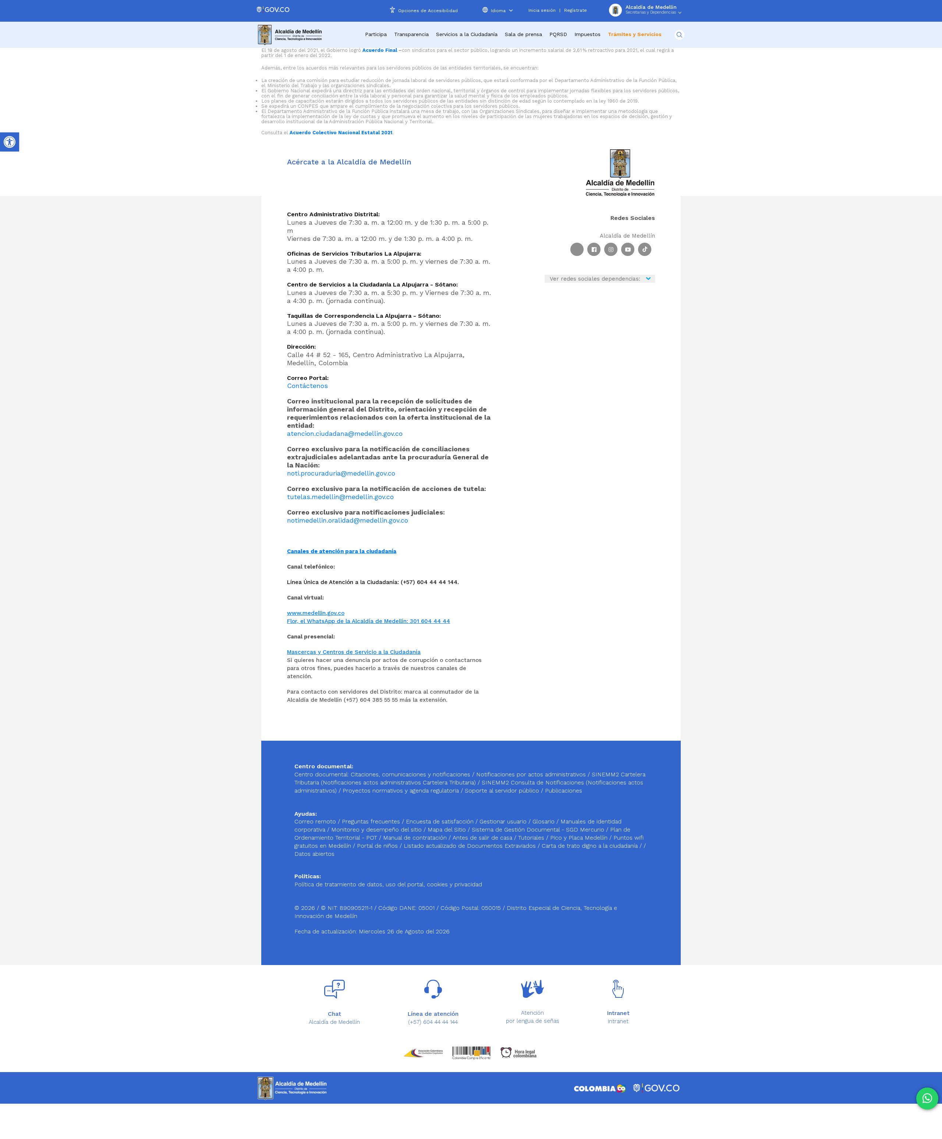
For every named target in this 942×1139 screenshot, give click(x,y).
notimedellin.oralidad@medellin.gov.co (347, 520)
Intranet (618, 1021)
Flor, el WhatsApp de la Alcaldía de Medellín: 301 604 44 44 (368, 621)
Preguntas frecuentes (372, 821)
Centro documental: (321, 774)
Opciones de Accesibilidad (428, 10)
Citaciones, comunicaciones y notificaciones (410, 774)
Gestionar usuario (503, 821)
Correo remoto (316, 821)
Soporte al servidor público (502, 790)
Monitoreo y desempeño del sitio (377, 829)
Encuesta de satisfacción (440, 821)
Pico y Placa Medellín (579, 837)
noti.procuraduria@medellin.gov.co (341, 473)
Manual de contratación (416, 837)
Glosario (544, 821)
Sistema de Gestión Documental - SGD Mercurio (539, 829)
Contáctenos (307, 385)
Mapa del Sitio (448, 829)
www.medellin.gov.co (315, 613)
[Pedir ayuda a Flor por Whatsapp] (927, 1099)
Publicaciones (563, 790)
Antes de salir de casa (483, 837)
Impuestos (587, 34)
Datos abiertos (314, 853)
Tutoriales (532, 837)
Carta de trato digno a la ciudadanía (590, 845)
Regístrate (575, 10)
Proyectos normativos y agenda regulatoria (401, 790)
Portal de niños (378, 845)
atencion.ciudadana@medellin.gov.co (345, 433)
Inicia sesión (542, 10)
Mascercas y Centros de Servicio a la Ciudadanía (354, 652)
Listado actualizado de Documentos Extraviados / (473, 845)
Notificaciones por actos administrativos (531, 774)
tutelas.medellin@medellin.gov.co (340, 497)
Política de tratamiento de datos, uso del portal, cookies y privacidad (388, 884)
